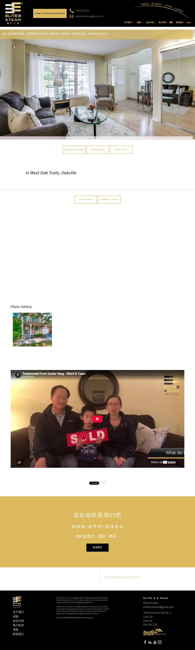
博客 (171, 22)
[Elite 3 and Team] (14, 13)
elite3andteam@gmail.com (89, 16)
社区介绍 (18, 620)
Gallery (121, 149)
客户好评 (162, 22)
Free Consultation (50, 13)
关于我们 (18, 612)
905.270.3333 (82, 10)
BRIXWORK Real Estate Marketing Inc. (79, 617)
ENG (188, 22)
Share (102, 481)
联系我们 (179, 22)
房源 (15, 616)
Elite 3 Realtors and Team (122, 577)
